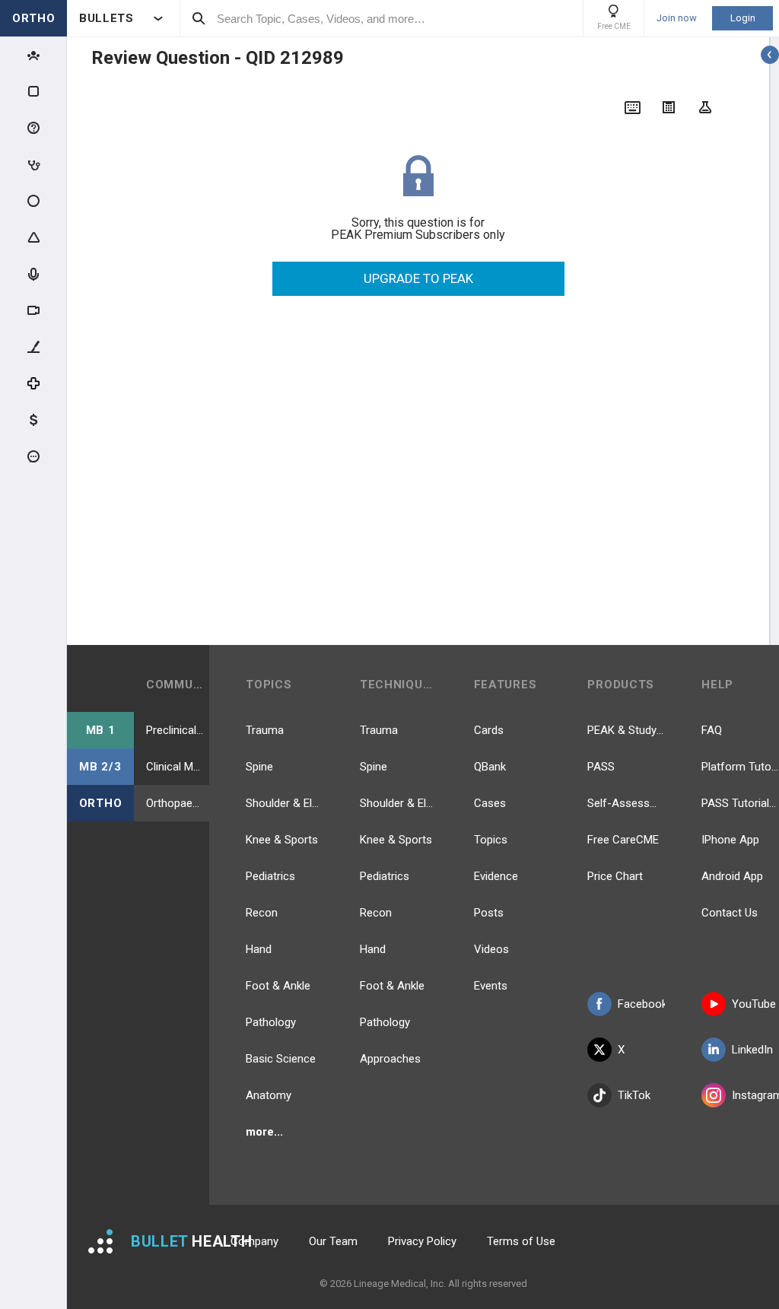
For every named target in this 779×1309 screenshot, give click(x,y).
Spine (259, 767)
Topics (490, 840)
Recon (262, 913)
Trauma (265, 730)
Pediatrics (270, 876)
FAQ (711, 730)
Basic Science (281, 1059)
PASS (601, 767)
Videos (491, 949)
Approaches (390, 1059)
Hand (259, 949)
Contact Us (729, 913)
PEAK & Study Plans (626, 730)
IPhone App (730, 840)
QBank (490, 767)
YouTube (754, 1004)
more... (264, 1132)
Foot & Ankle (278, 986)
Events (490, 986)
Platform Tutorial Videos (740, 767)
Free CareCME (623, 840)
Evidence (496, 876)
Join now (677, 18)
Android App (732, 876)
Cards (489, 730)
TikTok (634, 1095)
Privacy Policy (422, 1241)
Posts (489, 913)
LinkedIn (752, 1049)
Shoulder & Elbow (284, 803)
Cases (490, 803)
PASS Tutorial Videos (740, 803)
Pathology (271, 1022)
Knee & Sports (282, 840)
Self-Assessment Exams (626, 803)
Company (254, 1241)
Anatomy (268, 1095)
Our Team (333, 1241)
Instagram (755, 1095)
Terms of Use (521, 1241)
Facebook (641, 1004)
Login (742, 18)
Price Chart (615, 876)
